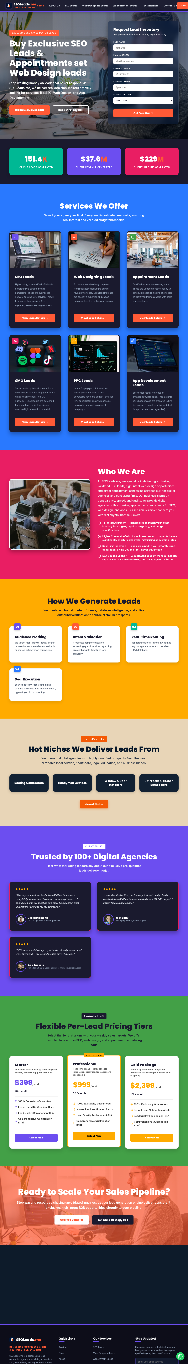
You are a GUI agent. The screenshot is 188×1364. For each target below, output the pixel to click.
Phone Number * (122, 68)
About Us (54, 5)
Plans (61, 1353)
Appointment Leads (125, 5)
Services (63, 1347)
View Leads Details (33, 318)
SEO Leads (71, 5)
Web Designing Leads (95, 5)
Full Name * (120, 42)
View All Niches (94, 804)
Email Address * (122, 55)
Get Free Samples (71, 1220)
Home (40, 5)
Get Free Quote (143, 113)
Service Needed (122, 95)
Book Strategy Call (70, 110)
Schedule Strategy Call (113, 1220)
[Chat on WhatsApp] (180, 1356)
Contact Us (170, 5)
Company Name (121, 81)
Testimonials (150, 5)
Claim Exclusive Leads (29, 110)
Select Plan (36, 1137)
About (62, 1359)
